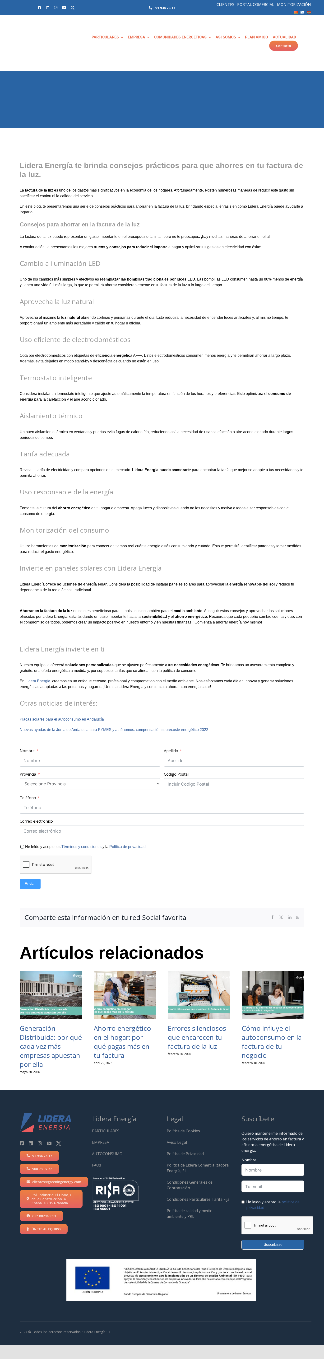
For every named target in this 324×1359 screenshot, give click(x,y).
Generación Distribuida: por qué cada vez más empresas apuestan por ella (51, 1046)
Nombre (27, 750)
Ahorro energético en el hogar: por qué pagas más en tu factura (122, 1042)
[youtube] (64, 7)
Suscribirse (273, 1244)
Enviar (30, 884)
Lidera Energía (37, 681)
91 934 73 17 (165, 7)
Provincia (28, 774)
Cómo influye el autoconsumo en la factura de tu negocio (272, 1042)
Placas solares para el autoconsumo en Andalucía (62, 719)
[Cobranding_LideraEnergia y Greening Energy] (33, 23)
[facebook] (39, 7)
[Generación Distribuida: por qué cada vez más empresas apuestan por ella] (51, 995)
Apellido (171, 750)
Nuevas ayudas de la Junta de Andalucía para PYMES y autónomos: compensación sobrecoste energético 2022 (114, 730)
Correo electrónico (36, 821)
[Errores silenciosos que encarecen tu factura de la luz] (199, 995)
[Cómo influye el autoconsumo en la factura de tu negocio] (273, 995)
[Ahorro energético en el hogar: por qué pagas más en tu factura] (125, 995)
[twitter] (72, 7)
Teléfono (28, 797)
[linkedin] (47, 7)
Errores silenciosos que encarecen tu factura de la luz (197, 1037)
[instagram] (55, 7)
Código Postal (176, 774)
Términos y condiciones (81, 847)
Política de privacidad (127, 847)
